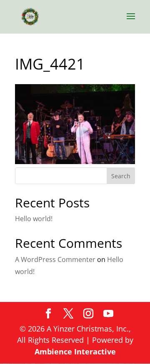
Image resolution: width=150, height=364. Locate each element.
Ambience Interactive (75, 352)
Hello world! (33, 218)
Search (120, 176)
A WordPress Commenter (55, 259)
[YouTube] (108, 313)
